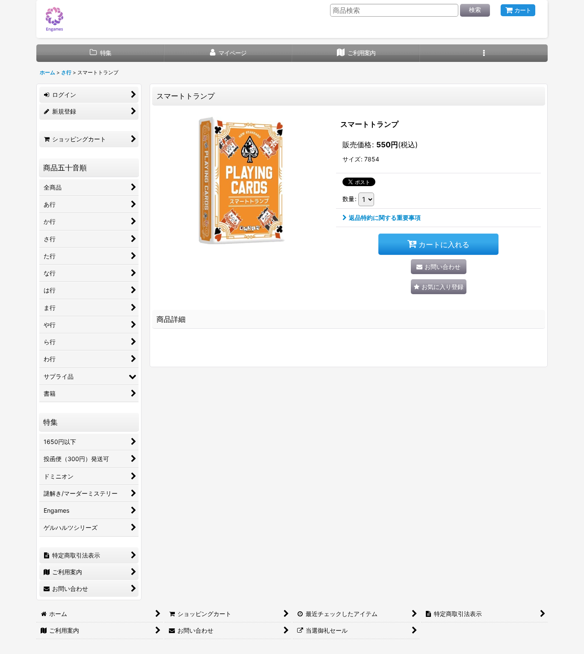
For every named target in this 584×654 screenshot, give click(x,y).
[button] (484, 53)
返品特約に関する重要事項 (385, 217)
